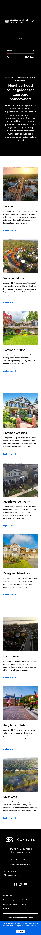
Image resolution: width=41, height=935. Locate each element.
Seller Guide (26, 900)
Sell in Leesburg (8, 900)
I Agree (20, 931)
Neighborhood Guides (10, 904)
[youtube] (25, 884)
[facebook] (15, 884)
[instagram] (20, 884)
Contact (6, 909)
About (24, 904)
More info (27, 927)
